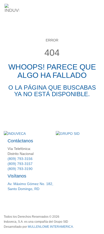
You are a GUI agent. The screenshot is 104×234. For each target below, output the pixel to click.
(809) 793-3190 (20, 169)
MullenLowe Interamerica (50, 226)
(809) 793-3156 (20, 159)
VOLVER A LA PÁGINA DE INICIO (52, 113)
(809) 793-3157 (20, 164)
